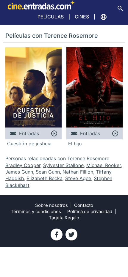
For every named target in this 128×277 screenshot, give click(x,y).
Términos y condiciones (36, 211)
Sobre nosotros (51, 205)
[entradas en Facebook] (57, 234)
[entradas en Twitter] (71, 234)
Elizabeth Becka (44, 178)
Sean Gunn (48, 172)
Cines (82, 17)
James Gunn (19, 172)
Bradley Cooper (22, 165)
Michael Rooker (103, 165)
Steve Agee (78, 178)
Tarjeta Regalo (64, 218)
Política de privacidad (89, 211)
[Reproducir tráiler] (54, 133)
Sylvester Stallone (63, 165)
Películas (51, 17)
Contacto (83, 205)
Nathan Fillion (78, 172)
